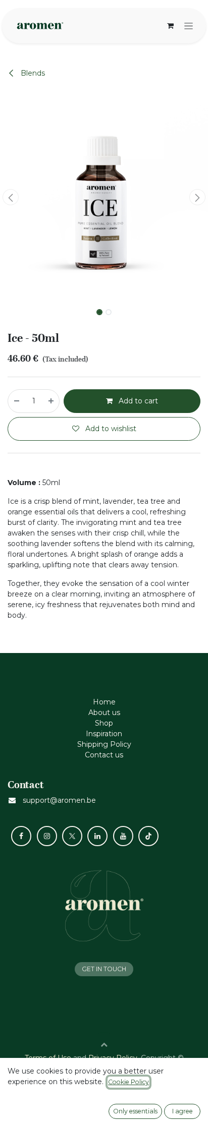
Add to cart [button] (137, 400)
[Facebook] (21, 836)
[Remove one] (16, 401)
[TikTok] (148, 836)
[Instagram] (47, 836)
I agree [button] (182, 1111)
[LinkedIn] (97, 836)
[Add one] (51, 401)
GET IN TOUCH (104, 969)
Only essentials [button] (135, 1111)
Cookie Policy (128, 1082)
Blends (32, 73)
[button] (10, 197)
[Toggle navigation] (188, 25)
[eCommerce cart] (170, 26)
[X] (72, 836)
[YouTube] (123, 836)
